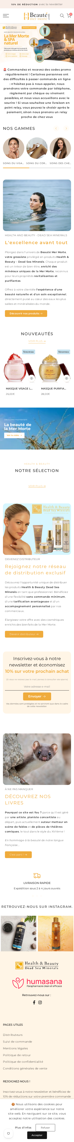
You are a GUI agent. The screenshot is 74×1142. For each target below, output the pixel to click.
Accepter (37, 1135)
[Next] (66, 128)
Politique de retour (17, 1055)
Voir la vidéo (13, 435)
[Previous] (56, 128)
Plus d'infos (23, 1127)
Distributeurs (13, 1035)
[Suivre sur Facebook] (34, 1002)
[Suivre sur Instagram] (40, 1002)
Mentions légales (15, 1048)
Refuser (45, 1127)
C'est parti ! (17, 854)
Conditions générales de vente (25, 1068)
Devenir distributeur (22, 634)
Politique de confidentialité (23, 1061)
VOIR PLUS (35, 341)
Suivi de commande (17, 1041)
